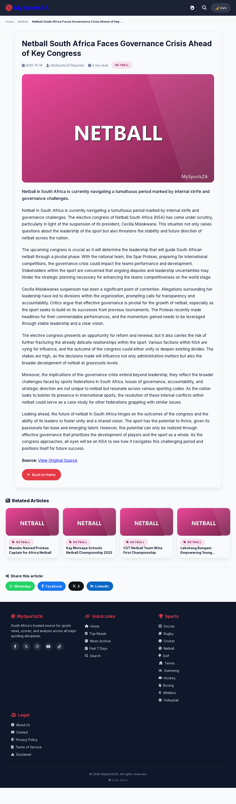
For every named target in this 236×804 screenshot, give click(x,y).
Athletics (169, 693)
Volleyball (171, 700)
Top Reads (97, 634)
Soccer (169, 626)
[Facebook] (15, 646)
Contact (22, 732)
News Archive (100, 641)
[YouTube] (48, 646)
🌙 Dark (221, 8)
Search (95, 656)
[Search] (204, 8)
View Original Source (57, 460)
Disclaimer (24, 754)
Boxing (168, 685)
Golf (166, 656)
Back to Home (44, 475)
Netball (23, 21)
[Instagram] (37, 646)
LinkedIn (102, 586)
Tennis (170, 663)
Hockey (170, 678)
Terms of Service (28, 747)
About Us (23, 725)
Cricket (169, 641)
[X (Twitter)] (26, 646)
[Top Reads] (192, 8)
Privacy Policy (27, 740)
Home (10, 21)
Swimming (171, 671)
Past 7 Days (98, 648)
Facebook (54, 586)
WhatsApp (22, 586)
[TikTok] (59, 646)
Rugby (169, 634)
